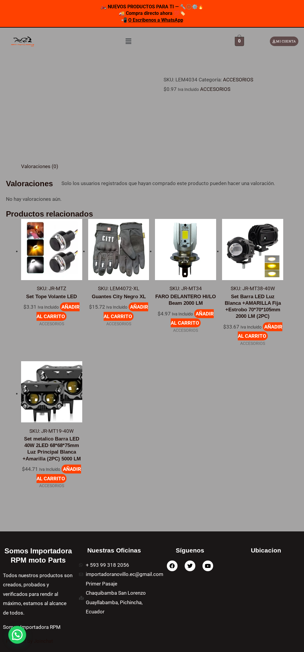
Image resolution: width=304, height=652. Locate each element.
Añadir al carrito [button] (58, 311)
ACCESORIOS (238, 80)
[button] (129, 41)
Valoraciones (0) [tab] (39, 166)
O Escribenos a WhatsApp (155, 20)
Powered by (29, 641)
